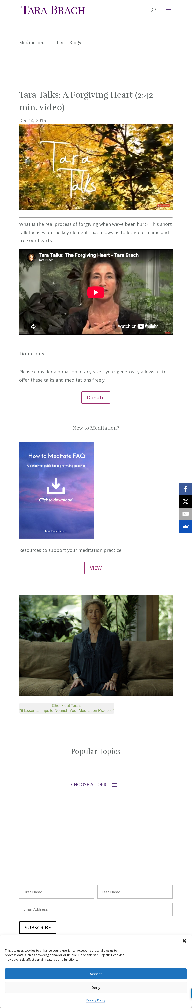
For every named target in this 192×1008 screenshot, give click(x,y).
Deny (96, 987)
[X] (186, 501)
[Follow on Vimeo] (53, 851)
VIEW (96, 567)
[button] (184, 940)
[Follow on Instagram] (33, 851)
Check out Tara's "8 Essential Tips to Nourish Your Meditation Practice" (67, 708)
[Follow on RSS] (63, 851)
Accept (96, 973)
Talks (57, 42)
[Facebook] (186, 489)
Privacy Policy (96, 1000)
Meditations (32, 42)
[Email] (186, 514)
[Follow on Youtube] (43, 851)
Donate (96, 397)
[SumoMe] (186, 526)
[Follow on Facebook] (23, 851)
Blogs (75, 42)
